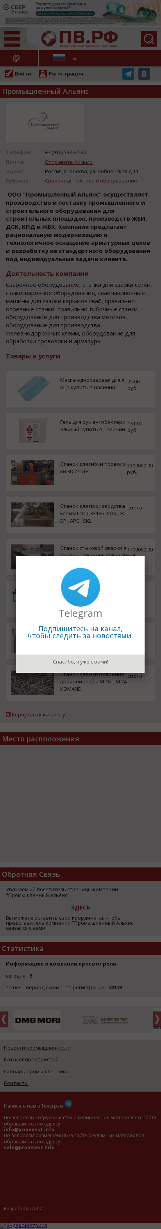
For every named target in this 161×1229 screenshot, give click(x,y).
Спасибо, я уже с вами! (80, 661)
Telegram (80, 613)
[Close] (145, 556)
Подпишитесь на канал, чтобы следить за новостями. (80, 632)
